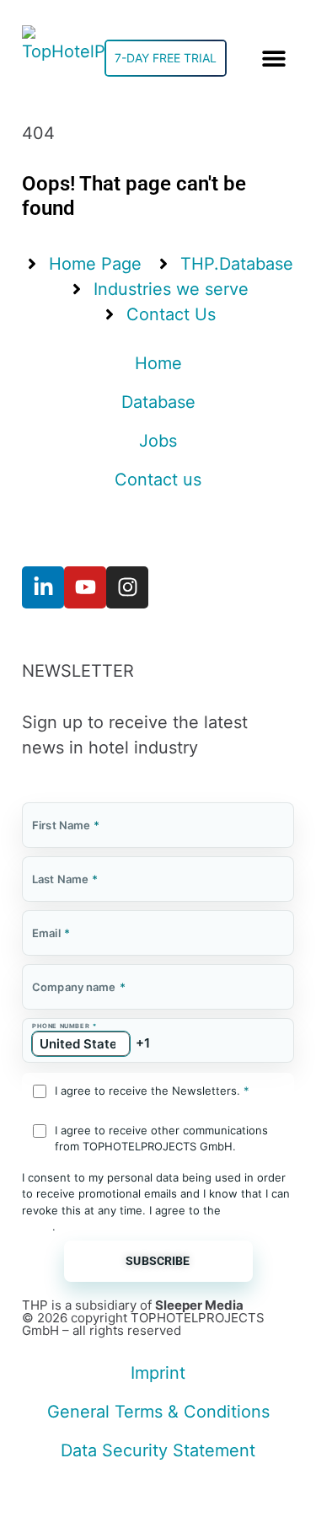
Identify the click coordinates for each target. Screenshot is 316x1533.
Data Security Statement (158, 1450)
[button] (273, 59)
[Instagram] (127, 587)
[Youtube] (85, 587)
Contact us (158, 479)
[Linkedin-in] (43, 587)
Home (158, 363)
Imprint (158, 1373)
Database (158, 402)
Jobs (158, 441)
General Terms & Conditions (158, 1412)
